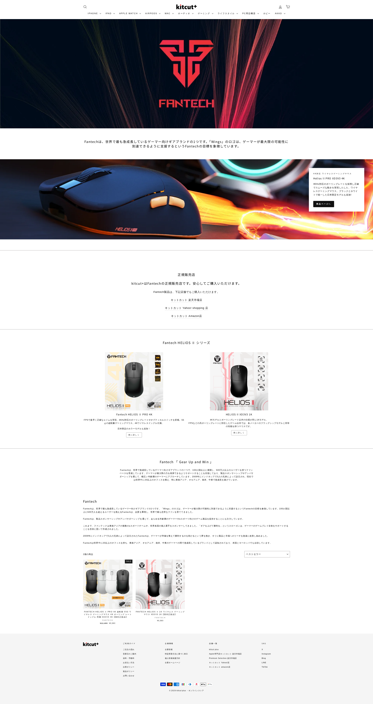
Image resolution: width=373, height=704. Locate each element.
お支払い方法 (128, 663)
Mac (168, 13)
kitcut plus (214, 649)
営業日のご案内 (129, 654)
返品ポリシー (128, 671)
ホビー (267, 13)
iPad (109, 13)
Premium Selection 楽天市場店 (223, 658)
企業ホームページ (172, 663)
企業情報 (169, 649)
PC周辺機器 (249, 13)
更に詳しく (134, 435)
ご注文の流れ (128, 649)
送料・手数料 (128, 658)
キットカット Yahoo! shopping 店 (186, 308)
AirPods (151, 13)
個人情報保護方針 (172, 658)
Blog (264, 658)
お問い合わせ (128, 676)
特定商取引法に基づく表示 (176, 654)
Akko (279, 13)
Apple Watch (129, 13)
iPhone (93, 13)
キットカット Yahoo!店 (219, 663)
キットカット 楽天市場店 (186, 300)
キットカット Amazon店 (186, 316)
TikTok (265, 667)
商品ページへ (323, 204)
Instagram (266, 654)
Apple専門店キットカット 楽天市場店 (225, 654)
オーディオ (184, 13)
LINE (264, 663)
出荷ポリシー (128, 667)
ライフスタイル (227, 13)
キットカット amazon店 (219, 667)
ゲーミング (204, 13)
